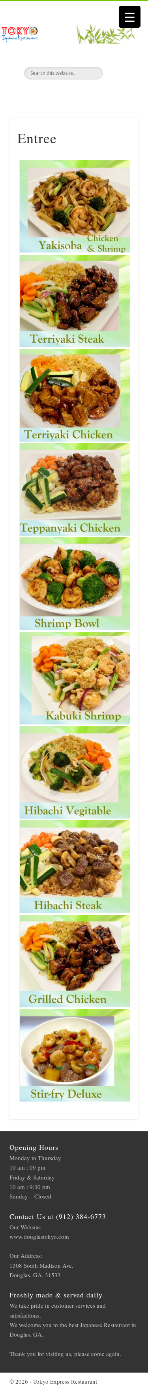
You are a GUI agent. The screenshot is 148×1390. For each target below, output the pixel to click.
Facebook (73, 93)
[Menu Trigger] (130, 17)
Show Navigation (119, 70)
